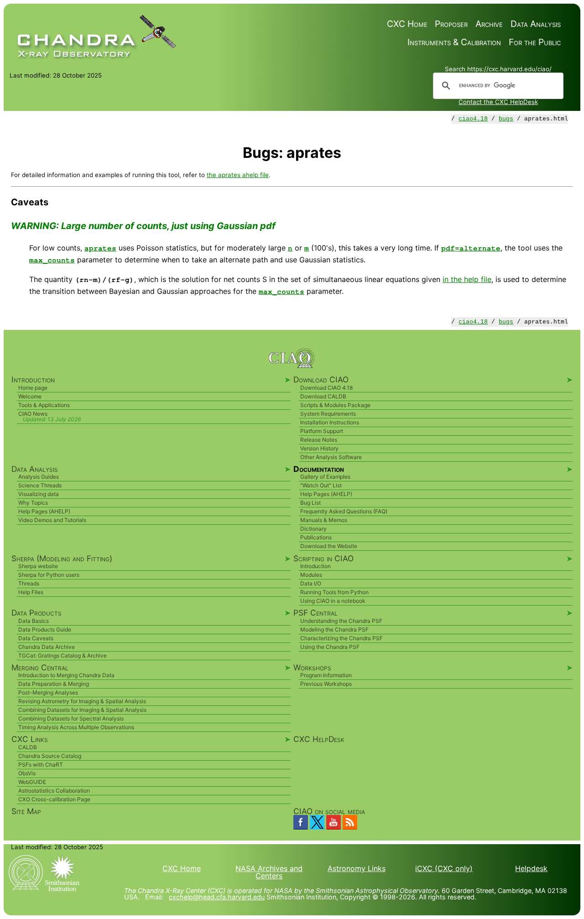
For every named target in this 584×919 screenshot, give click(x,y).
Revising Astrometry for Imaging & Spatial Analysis (82, 701)
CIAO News (32, 413)
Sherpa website (38, 566)
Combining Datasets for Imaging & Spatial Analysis (82, 709)
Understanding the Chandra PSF (341, 620)
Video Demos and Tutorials (52, 520)
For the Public (535, 42)
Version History (319, 448)
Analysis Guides (38, 476)
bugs (506, 118)
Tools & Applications (44, 405)
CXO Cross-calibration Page (54, 799)
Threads (28, 583)
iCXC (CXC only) (444, 868)
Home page (32, 387)
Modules (311, 574)
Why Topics (33, 502)
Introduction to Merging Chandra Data (66, 675)
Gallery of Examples (325, 476)
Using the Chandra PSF (330, 646)
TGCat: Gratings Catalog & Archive (62, 655)
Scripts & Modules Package (335, 405)
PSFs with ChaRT (40, 764)
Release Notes (318, 439)
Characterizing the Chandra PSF (341, 638)
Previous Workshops (326, 683)
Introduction (315, 566)
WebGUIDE (32, 781)
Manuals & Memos (323, 520)
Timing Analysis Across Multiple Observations (76, 727)
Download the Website (328, 546)
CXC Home (407, 24)
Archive (489, 24)
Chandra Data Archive (46, 646)
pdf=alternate (471, 248)
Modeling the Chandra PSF (334, 629)
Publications (316, 537)
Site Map (26, 811)
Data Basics (33, 620)
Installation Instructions (329, 422)
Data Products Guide (44, 629)
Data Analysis (536, 24)
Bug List (310, 502)
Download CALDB (323, 396)
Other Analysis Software (331, 457)
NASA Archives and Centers (268, 872)
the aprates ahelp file (238, 174)
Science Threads (40, 485)
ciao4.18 (473, 118)
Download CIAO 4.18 (326, 387)
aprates (100, 248)
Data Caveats (35, 638)
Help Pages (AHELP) (44, 511)
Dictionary (313, 528)
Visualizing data (38, 494)
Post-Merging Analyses (48, 692)
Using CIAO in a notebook (332, 600)
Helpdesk (531, 868)
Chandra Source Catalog (49, 755)
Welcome (30, 396)
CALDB (27, 747)
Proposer (451, 24)
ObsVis (27, 773)
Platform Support (321, 431)
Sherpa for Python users (48, 574)
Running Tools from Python (334, 592)
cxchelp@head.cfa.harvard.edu (217, 897)
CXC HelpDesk (318, 739)
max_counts (52, 260)
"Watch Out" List (321, 485)
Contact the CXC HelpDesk (498, 101)
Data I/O (310, 583)
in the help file (467, 279)
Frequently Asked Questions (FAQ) (343, 511)
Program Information (326, 675)
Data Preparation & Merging (53, 683)
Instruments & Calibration (454, 42)
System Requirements (328, 413)
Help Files (30, 592)
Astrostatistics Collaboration (54, 790)
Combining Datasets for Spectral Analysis (71, 718)
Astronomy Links (357, 868)
